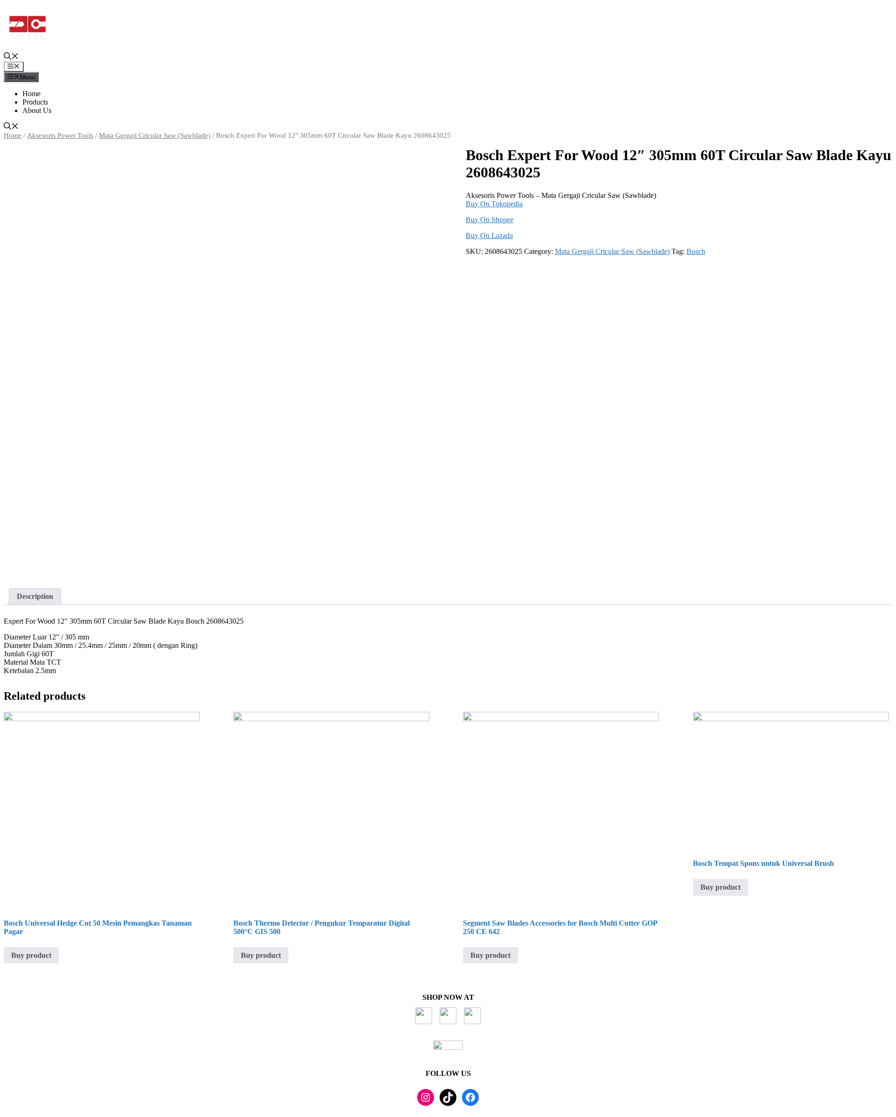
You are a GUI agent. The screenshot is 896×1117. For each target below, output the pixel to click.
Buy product (31, 955)
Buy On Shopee (489, 220)
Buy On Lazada (489, 235)
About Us (36, 110)
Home (31, 94)
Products (35, 102)
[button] (11, 57)
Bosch (695, 251)
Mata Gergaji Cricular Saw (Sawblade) (154, 135)
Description (35, 596)
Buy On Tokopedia (494, 204)
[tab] (35, 596)
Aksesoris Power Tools (60, 135)
